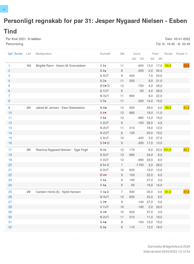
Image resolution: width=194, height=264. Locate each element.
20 (10, 164)
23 (10, 180)
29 (10, 212)
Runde (18, 53)
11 (10, 117)
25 (10, 191)
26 (10, 196)
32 (10, 227)
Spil (10, 53)
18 (10, 154)
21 (10, 170)
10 (10, 112)
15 (10, 138)
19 (10, 159)
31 (10, 222)
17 (10, 149)
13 (10, 127)
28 (10, 207)
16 (10, 143)
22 (10, 175)
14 (10, 132)
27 (10, 202)
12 (10, 122)
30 (10, 217)
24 (10, 185)
